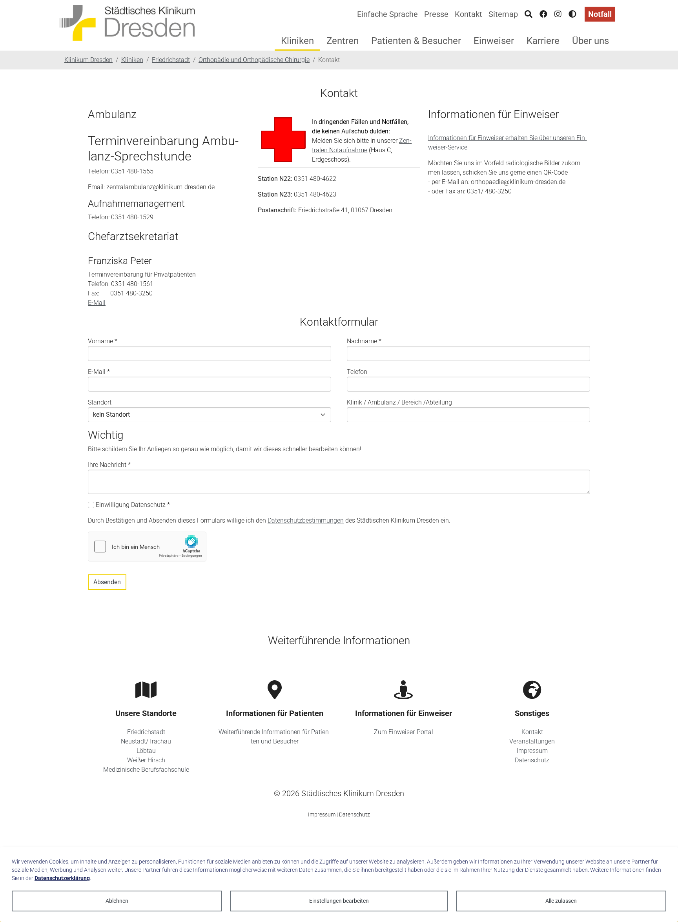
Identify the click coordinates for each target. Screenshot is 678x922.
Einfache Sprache (387, 14)
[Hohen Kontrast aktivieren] (572, 14)
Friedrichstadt (146, 732)
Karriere (543, 40)
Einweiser (494, 40)
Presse (436, 14)
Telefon (357, 371)
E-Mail (97, 302)
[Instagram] (558, 14)
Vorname (102, 341)
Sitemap (503, 14)
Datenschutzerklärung (62, 878)
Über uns (590, 40)
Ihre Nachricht (109, 464)
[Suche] (528, 14)
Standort (99, 402)
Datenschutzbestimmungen (306, 520)
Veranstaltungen (532, 741)
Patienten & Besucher (416, 40)
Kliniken (297, 40)
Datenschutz (532, 760)
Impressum (532, 750)
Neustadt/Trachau (146, 741)
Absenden (107, 582)
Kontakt (468, 14)
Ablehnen (117, 901)
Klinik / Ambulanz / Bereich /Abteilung (399, 402)
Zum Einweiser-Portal (403, 732)
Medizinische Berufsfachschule (146, 769)
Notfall (600, 14)
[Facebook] (543, 14)
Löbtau (146, 750)
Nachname (364, 341)
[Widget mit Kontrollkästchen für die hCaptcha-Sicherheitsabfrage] (147, 546)
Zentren (342, 40)
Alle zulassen (561, 901)
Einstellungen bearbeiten (339, 901)
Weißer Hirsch (146, 760)
